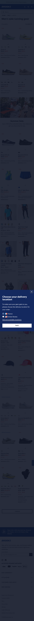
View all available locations (12, 319)
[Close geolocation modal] (31, 292)
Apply (17, 325)
